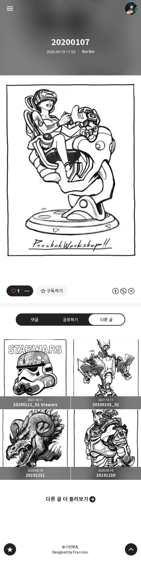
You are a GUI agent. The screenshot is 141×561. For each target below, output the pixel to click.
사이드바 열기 (10, 8)
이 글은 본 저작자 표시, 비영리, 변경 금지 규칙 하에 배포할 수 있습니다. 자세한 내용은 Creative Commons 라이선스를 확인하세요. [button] (123, 290)
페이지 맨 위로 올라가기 (131, 549)
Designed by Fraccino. (70, 552)
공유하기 (70, 319)
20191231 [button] (35, 445)
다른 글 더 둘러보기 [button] (67, 499)
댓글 (34, 319)
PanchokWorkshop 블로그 (10, 549)
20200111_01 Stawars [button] (35, 374)
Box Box (88, 51)
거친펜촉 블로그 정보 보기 (131, 8)
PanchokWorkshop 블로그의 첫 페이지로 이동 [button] (70, 8)
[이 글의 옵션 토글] (27, 290)
